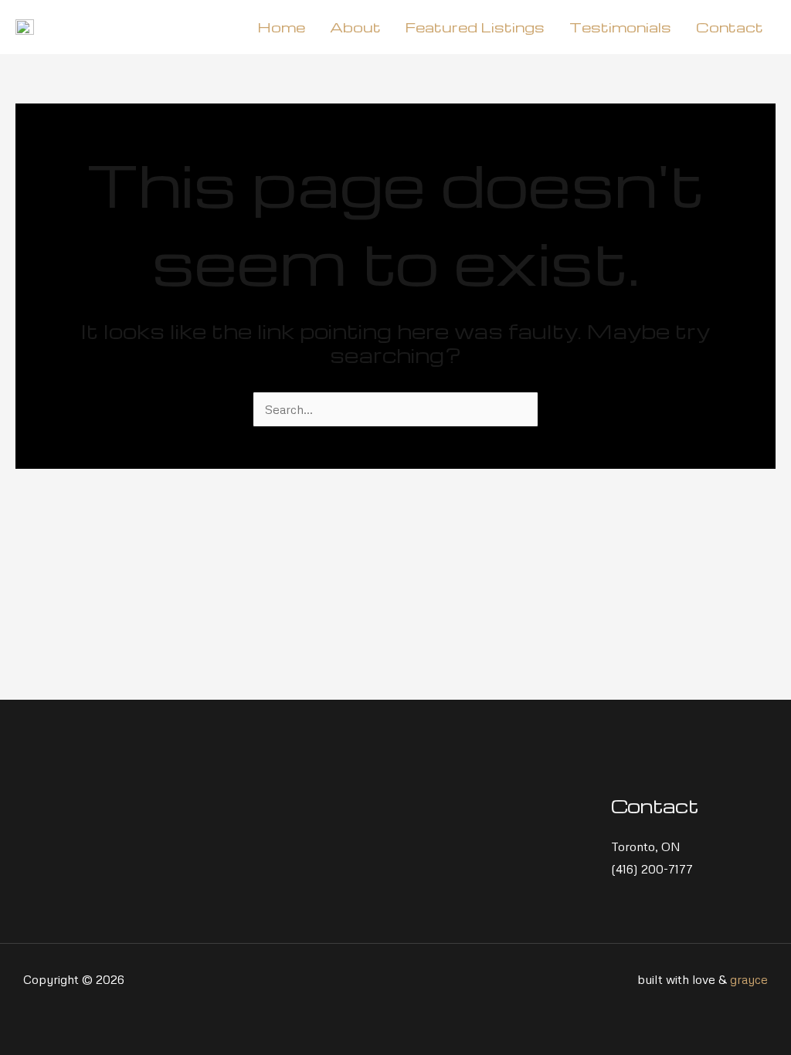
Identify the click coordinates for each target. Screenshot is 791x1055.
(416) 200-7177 (652, 869)
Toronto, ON (646, 846)
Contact (729, 27)
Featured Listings (475, 27)
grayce (749, 979)
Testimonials (620, 27)
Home (281, 27)
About (355, 27)
